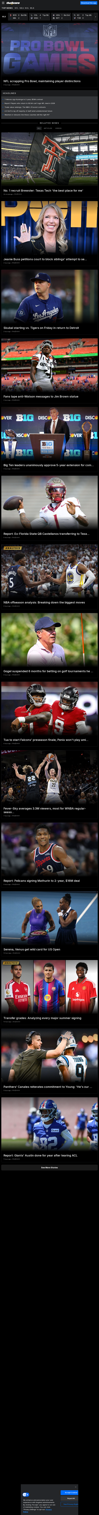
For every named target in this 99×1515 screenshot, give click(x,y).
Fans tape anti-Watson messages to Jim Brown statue (41, 396)
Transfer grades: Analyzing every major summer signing (42, 1018)
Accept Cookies (71, 1493)
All (39, 128)
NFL (17, 8)
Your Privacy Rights (71, 1504)
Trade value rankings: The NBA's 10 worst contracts (25, 107)
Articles (48, 128)
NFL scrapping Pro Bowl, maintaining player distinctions (42, 81)
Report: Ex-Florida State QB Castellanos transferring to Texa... (46, 534)
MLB (32, 8)
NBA (22, 8)
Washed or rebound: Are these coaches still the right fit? (27, 115)
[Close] (75, 1487)
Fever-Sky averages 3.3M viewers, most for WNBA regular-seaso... (45, 810)
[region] (49, 1499)
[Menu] (3, 3)
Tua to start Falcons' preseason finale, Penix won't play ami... (46, 740)
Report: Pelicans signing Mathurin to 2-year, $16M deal (42, 880)
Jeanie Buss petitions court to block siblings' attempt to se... (45, 259)
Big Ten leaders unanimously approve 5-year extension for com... (49, 465)
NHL (27, 8)
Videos (58, 128)
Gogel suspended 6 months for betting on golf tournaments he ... (48, 671)
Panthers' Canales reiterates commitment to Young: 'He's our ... (48, 1087)
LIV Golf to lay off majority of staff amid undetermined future (28, 111)
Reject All (71, 1498)
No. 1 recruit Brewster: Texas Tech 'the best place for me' (43, 190)
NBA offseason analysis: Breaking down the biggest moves (44, 602)
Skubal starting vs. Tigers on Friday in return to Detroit (41, 328)
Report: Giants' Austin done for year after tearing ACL (41, 1155)
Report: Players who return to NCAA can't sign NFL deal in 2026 (30, 103)
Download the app (88, 3)
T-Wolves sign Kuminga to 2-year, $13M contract (24, 99)
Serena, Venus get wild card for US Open (32, 949)
